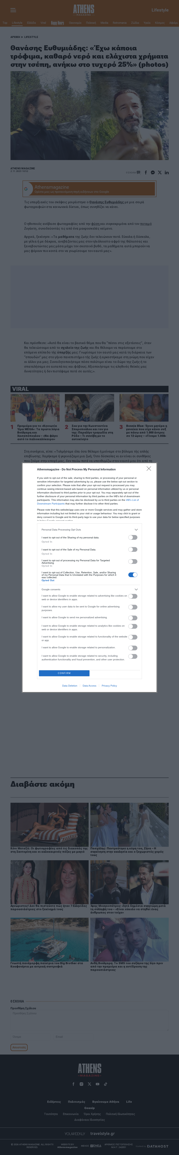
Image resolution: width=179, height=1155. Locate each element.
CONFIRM (64, 673)
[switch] (132, 537)
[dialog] (89, 577)
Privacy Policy (109, 685)
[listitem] (89, 530)
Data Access (89, 685)
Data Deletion (69, 685)
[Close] (150, 469)
